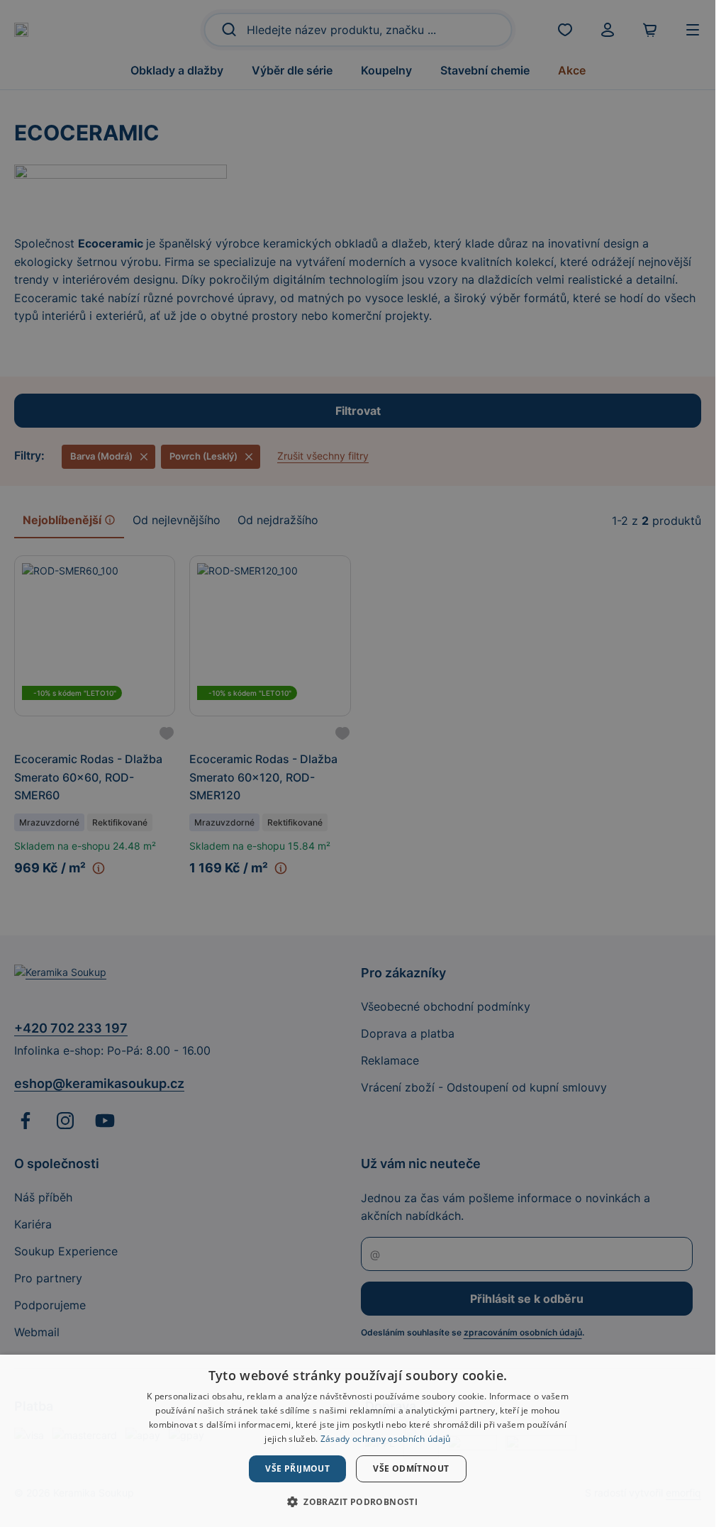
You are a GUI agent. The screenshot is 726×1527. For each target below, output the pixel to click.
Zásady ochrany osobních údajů (385, 1439)
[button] (358, 1501)
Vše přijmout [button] (297, 1468)
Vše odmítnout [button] (411, 1468)
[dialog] (357, 1441)
